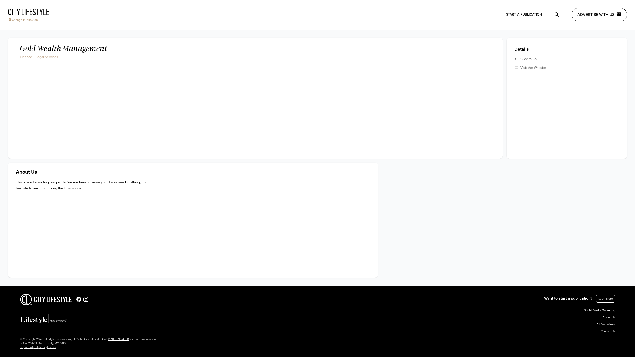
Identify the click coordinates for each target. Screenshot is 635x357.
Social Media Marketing (599, 310)
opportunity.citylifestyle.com (38, 347)
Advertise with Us (595, 14)
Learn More (605, 298)
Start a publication (524, 14)
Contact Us (608, 331)
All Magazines (606, 324)
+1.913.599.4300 (118, 339)
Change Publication (25, 20)
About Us (609, 317)
